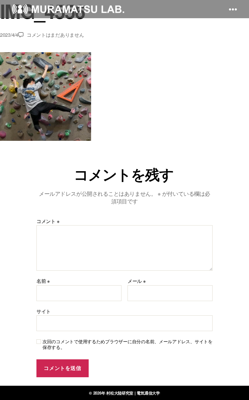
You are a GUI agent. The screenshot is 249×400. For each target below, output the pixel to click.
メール (137, 281)
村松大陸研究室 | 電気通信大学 (133, 393)
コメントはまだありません (55, 34)
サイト (43, 311)
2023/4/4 (9, 34)
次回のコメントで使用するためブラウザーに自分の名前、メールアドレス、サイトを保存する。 (128, 344)
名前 (43, 281)
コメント (47, 221)
